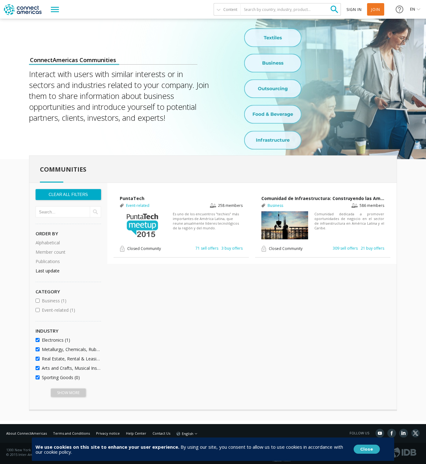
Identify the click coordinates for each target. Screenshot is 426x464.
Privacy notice (108, 433)
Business (70, 301)
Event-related (70, 310)
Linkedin (403, 433)
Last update (48, 271)
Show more (68, 392)
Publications (48, 261)
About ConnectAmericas (26, 433)
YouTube (379, 433)
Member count (50, 252)
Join (375, 9)
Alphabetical (48, 243)
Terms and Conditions (71, 433)
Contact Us (161, 433)
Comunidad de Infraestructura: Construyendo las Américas (322, 198)
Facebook (391, 433)
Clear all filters (68, 194)
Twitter (415, 433)
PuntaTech (132, 198)
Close (366, 449)
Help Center (136, 433)
